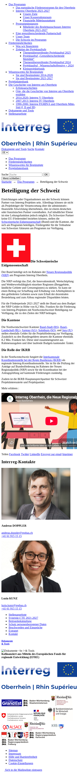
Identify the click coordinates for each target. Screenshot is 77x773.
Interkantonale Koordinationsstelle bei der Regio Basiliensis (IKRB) (31, 358)
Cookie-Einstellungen (21, 763)
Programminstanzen (27, 23)
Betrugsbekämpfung (20, 621)
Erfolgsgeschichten (26, 88)
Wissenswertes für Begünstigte (26, 71)
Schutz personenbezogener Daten (27, 624)
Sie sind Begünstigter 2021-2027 (34, 78)
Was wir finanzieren (27, 46)
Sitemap (13, 750)
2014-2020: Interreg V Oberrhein (34, 97)
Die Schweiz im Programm (31, 39)
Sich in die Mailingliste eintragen (23, 769)
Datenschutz (16, 760)
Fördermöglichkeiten (20, 42)
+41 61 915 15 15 (11, 536)
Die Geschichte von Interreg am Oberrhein (33, 84)
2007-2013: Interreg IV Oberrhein (35, 100)
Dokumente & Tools (7, 642)
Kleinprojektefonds (34, 68)
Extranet (13, 630)
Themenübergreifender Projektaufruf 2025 (47, 52)
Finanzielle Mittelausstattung (39, 20)
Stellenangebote (18, 113)
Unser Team (23, 36)
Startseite (6, 181)
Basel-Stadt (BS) (49, 327)
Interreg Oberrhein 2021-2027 (33, 10)
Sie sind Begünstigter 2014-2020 (34, 75)
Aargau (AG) (29, 330)
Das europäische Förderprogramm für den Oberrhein (45, 7)
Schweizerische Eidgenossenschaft (21, 221)
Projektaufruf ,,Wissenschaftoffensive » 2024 (48, 65)
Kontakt (39, 149)
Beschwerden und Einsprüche (25, 627)
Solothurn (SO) (47, 330)
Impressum (15, 753)
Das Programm (17, 4)
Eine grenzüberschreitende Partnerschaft (38, 33)
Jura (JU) (67, 330)
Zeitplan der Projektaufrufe (31, 49)
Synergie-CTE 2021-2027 (23, 617)
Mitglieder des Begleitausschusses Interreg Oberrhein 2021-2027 (47, 28)
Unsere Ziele (30, 14)
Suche (30, 149)
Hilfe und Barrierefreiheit (23, 756)
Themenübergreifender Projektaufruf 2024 (47, 62)
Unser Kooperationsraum (37, 17)
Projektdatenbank (18, 81)
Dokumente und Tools (21, 110)
